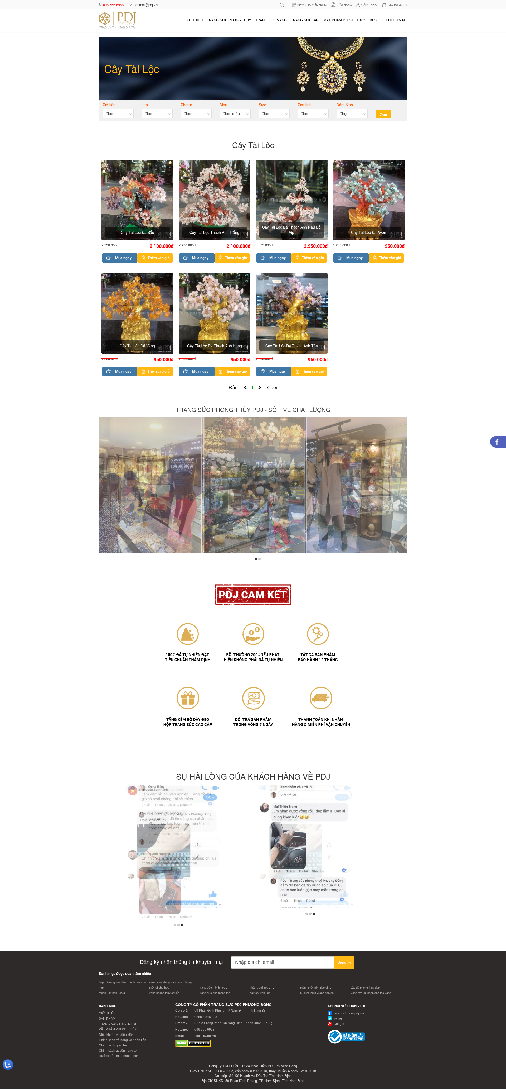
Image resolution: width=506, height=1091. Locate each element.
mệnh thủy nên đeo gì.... (315, 987)
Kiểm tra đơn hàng (312, 4)
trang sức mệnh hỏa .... (214, 987)
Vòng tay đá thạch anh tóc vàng (371, 992)
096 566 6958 (114, 4)
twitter (337, 1019)
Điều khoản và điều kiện (116, 1035)
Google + (340, 1024)
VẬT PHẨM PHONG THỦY (345, 20)
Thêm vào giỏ (159, 258)
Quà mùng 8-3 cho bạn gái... (318, 992)
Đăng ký (344, 962)
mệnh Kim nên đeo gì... (113, 992)
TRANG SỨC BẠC (305, 20)
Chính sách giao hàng (114, 1045)
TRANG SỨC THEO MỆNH (118, 1024)
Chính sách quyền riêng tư (118, 1050)
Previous (104, 486)
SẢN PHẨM (107, 1019)
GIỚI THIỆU (193, 20)
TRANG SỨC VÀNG (271, 20)
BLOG (374, 20)
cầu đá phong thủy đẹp (365, 987)
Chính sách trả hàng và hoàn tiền (122, 1040)
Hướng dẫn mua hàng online (119, 1056)
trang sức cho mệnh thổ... (216, 992)
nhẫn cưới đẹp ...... (262, 987)
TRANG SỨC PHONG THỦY (229, 20)
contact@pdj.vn (146, 4)
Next (402, 486)
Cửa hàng (344, 4)
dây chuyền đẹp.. (261, 992)
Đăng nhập (369, 4)
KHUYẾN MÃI (394, 20)
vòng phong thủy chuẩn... (165, 992)
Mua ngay (123, 258)
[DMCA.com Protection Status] (193, 1043)
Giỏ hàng (397, 4)
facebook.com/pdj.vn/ (348, 1013)
